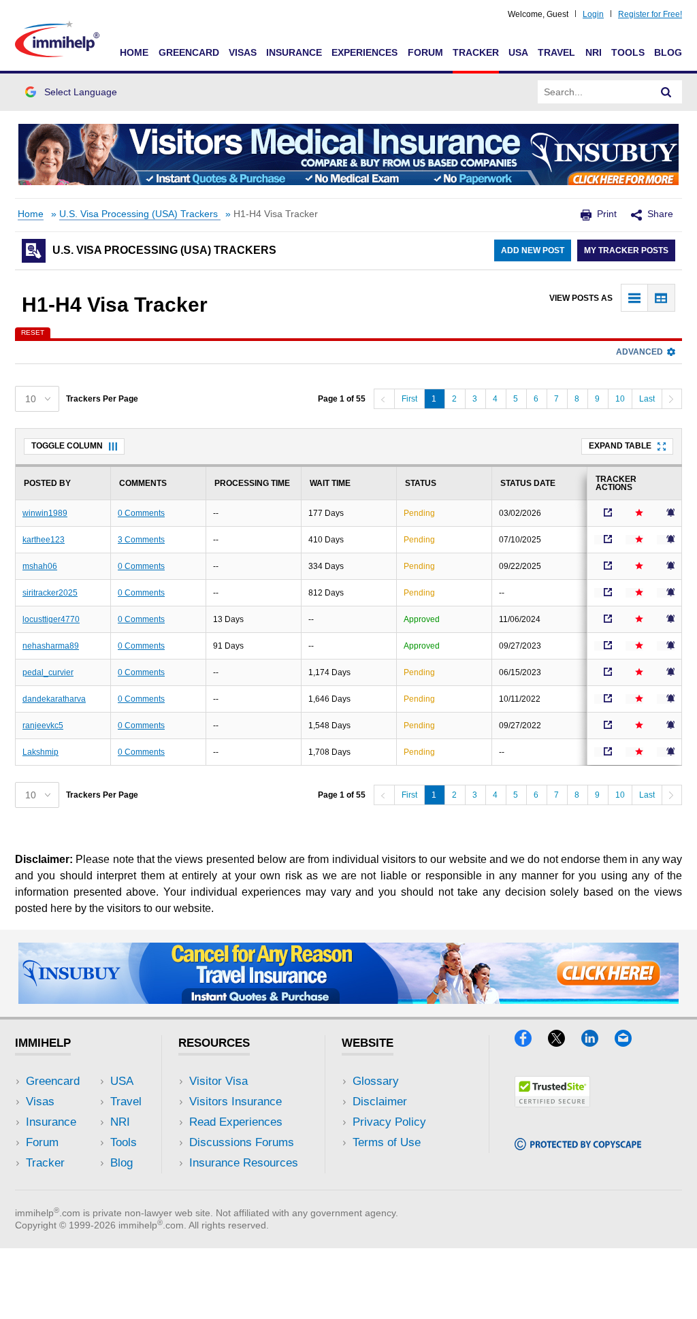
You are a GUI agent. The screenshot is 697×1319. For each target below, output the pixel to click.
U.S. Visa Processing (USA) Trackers (140, 214)
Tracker (476, 52)
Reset (32, 332)
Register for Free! (650, 14)
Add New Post (532, 250)
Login (593, 14)
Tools (628, 52)
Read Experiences (235, 1122)
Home (134, 52)
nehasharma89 (50, 646)
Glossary (376, 1081)
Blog (668, 52)
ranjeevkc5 (42, 725)
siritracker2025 (50, 593)
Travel (556, 52)
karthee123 (43, 539)
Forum (425, 52)
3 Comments (141, 539)
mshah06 (39, 566)
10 (620, 399)
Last (647, 399)
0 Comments (141, 513)
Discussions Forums (241, 1142)
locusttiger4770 (51, 619)
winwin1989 (44, 513)
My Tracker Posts (626, 250)
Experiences (364, 52)
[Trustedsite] (552, 1103)
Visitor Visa (218, 1081)
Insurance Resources (243, 1162)
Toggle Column (67, 446)
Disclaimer (380, 1101)
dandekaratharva (54, 699)
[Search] (666, 91)
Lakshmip (40, 752)
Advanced (639, 352)
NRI (593, 52)
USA (518, 52)
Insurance (294, 52)
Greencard (189, 52)
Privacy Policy (389, 1122)
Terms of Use (387, 1142)
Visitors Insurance (235, 1101)
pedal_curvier (48, 672)
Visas (243, 52)
